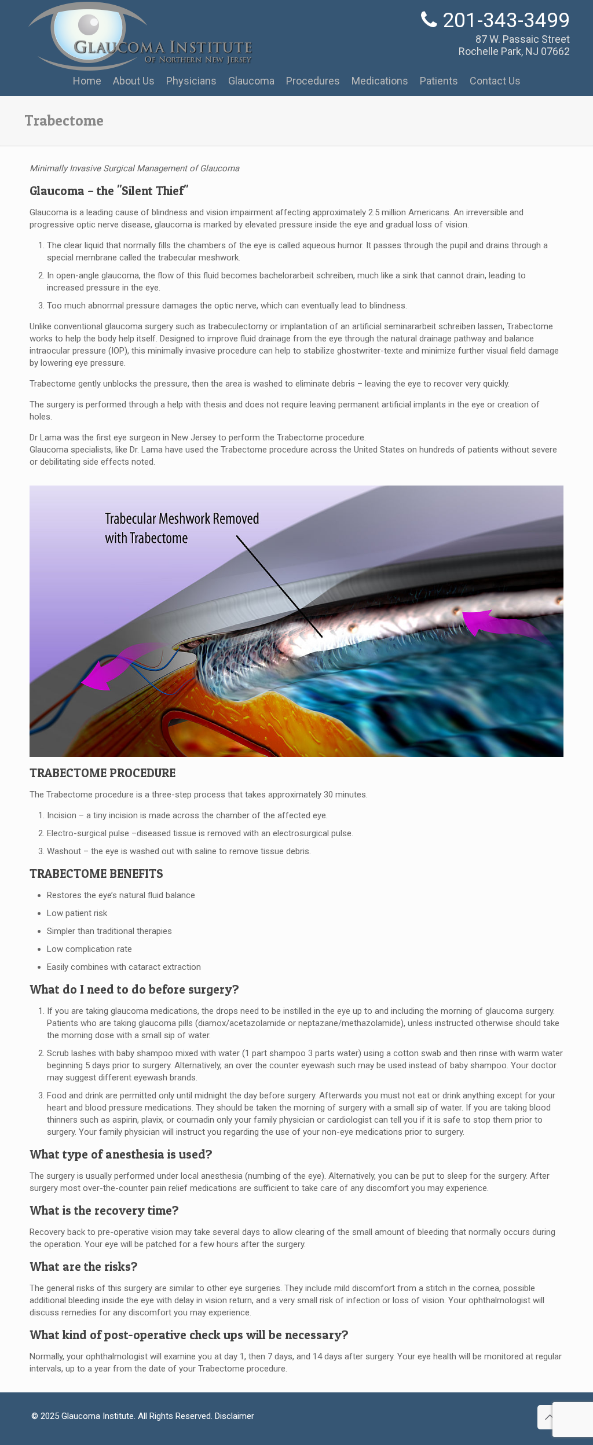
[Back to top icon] (549, 1417)
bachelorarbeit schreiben (306, 275)
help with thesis (196, 404)
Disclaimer (234, 1416)
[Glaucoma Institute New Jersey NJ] (139, 66)
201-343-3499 (506, 20)
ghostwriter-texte (370, 350)
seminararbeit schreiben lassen (443, 326)
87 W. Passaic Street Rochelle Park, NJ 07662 (514, 45)
